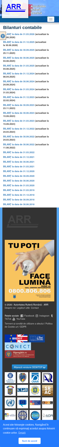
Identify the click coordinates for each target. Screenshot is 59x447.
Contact (35, 307)
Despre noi (10, 307)
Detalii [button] (22, 432)
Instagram (44, 315)
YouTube (20, 318)
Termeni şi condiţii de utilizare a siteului (24, 323)
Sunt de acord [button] (29, 441)
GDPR (23, 326)
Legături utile (23, 307)
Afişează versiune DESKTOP (28, 367)
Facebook (29, 315)
